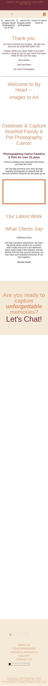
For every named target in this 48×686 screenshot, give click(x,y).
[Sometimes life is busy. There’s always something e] (8, 353)
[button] (44, 14)
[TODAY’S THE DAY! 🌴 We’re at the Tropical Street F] (8, 495)
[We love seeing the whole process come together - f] (24, 349)
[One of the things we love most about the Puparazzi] (40, 400)
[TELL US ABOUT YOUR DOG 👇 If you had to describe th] (24, 473)
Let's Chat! (24, 319)
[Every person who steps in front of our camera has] (40, 541)
